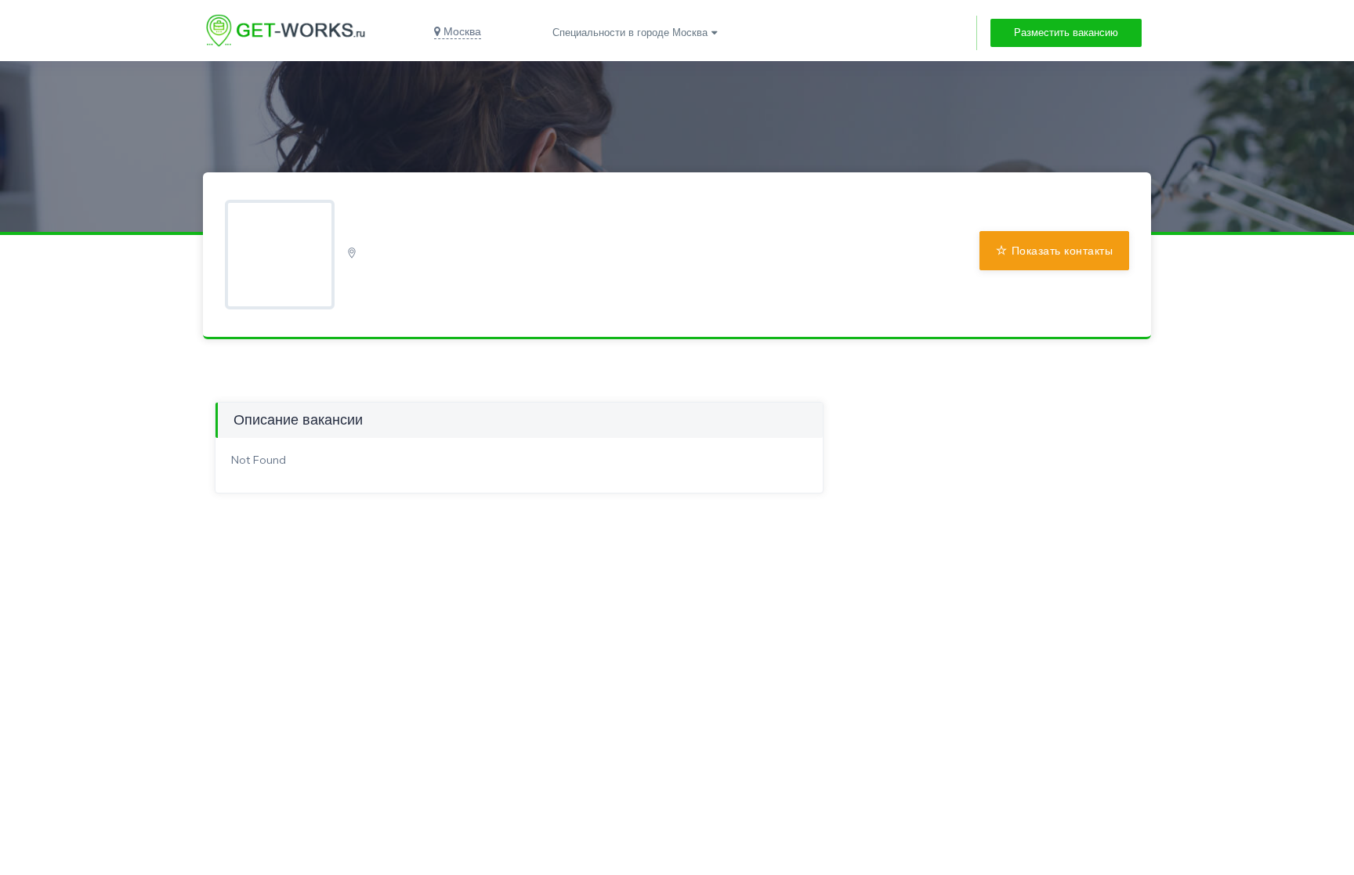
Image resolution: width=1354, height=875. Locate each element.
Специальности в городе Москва (630, 32)
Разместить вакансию (1066, 32)
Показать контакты (1062, 251)
